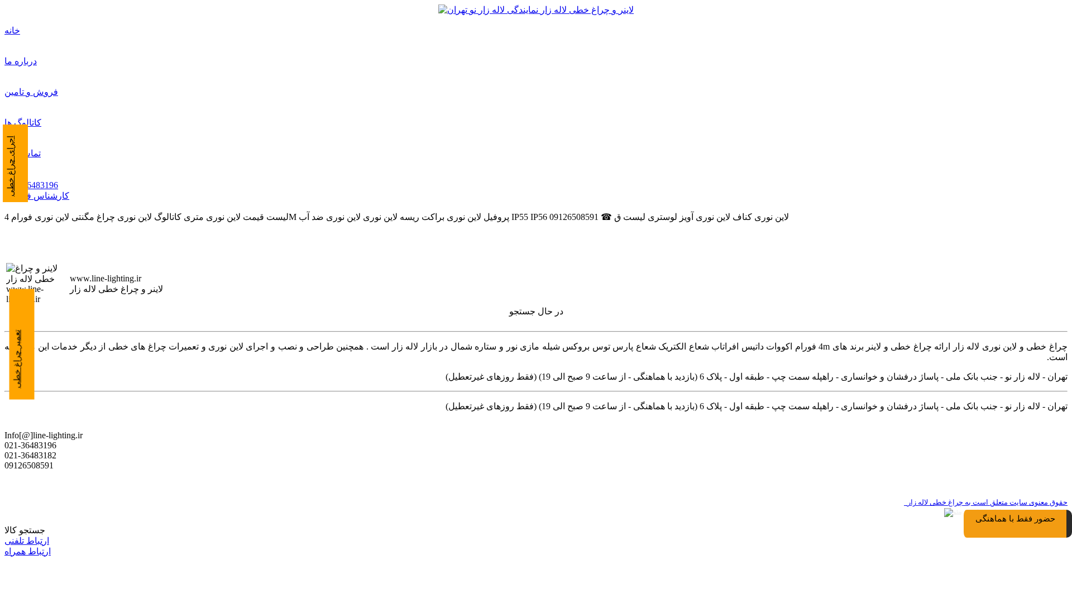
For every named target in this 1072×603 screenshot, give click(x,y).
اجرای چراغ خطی (10, 166)
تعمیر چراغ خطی (17, 359)
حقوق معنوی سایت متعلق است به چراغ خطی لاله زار (986, 502)
